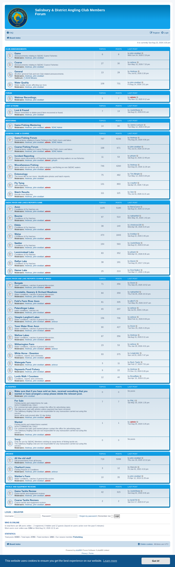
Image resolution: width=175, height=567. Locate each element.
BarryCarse (135, 207)
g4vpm (54, 160)
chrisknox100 (136, 225)
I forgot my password (88, 516)
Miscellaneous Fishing (26, 165)
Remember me (104, 516)
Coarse (18, 62)
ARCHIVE (9, 454)
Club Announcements (16, 49)
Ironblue (133, 234)
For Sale (19, 400)
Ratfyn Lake (21, 261)
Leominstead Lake (24, 252)
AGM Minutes (31, 78)
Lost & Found (12, 106)
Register (18, 512)
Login (8, 512)
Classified (11, 387)
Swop (18, 439)
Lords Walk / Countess (26, 376)
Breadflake (134, 376)
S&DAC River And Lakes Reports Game (24, 202)
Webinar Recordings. (26, 97)
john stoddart (38, 58)
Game (18, 53)
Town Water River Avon (27, 326)
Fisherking (78, 537)
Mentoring (11, 121)
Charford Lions (22, 467)
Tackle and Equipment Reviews (21, 487)
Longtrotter (134, 353)
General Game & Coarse (17, 133)
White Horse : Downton (27, 353)
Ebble (18, 225)
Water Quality (22, 82)
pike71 (133, 301)
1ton (132, 192)
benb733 (133, 500)
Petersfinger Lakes (24, 308)
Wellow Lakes (22, 335)
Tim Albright (135, 174)
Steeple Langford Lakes (27, 317)
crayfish (133, 183)
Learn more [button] (110, 560)
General (19, 71)
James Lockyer (136, 125)
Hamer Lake (21, 270)
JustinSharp (135, 110)
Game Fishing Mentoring (28, 125)
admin (133, 97)
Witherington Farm (24, 344)
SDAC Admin (57, 127)
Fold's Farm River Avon (27, 301)
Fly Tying (19, 183)
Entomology (21, 174)
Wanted (18, 422)
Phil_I (132, 400)
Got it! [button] (155, 560)
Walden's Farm (22, 476)
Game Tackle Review (25, 491)
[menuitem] (9, 33)
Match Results (22, 192)
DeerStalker (135, 270)
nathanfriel (134, 216)
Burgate (19, 283)
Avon (17, 207)
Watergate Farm (23, 362)
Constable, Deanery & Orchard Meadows (36, 292)
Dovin (132, 283)
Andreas (28, 58)
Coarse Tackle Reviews (27, 500)
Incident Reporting (24, 156)
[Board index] (20, 17)
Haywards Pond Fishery (27, 369)
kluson (133, 261)
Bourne (18, 216)
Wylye (18, 234)
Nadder (18, 243)
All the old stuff (23, 458)
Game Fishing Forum (26, 138)
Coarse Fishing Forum (26, 147)
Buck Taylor (135, 362)
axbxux (133, 62)
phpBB (78, 550)
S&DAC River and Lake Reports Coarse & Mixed (28, 279)
